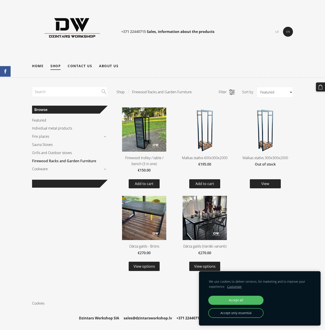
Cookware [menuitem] (40, 168)
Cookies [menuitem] (38, 303)
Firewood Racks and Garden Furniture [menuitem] (64, 160)
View (265, 183)
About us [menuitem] (108, 66)
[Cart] (320, 87)
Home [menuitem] (37, 66)
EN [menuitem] (288, 32)
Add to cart (144, 183)
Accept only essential (236, 313)
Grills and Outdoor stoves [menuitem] (52, 152)
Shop (121, 92)
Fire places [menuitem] (40, 136)
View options (144, 266)
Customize (234, 286)
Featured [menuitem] (39, 120)
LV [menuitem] (277, 32)
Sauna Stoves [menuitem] (42, 144)
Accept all (236, 300)
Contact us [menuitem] (80, 66)
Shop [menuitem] (55, 66)
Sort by (247, 92)
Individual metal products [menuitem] (52, 128)
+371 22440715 (133, 31)
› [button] (106, 136)
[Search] (103, 92)
